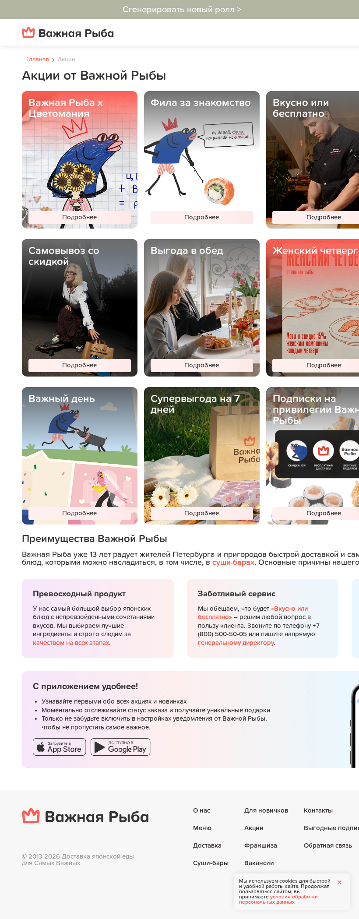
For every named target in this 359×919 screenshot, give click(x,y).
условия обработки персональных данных (278, 899)
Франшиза (260, 845)
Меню (202, 828)
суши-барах (233, 563)
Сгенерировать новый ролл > (182, 9)
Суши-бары (211, 863)
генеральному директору (236, 643)
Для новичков (266, 810)
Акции (254, 828)
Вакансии (259, 863)
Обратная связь (328, 845)
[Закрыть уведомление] (339, 882)
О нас (201, 810)
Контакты (318, 810)
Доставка (207, 845)
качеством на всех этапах (71, 643)
